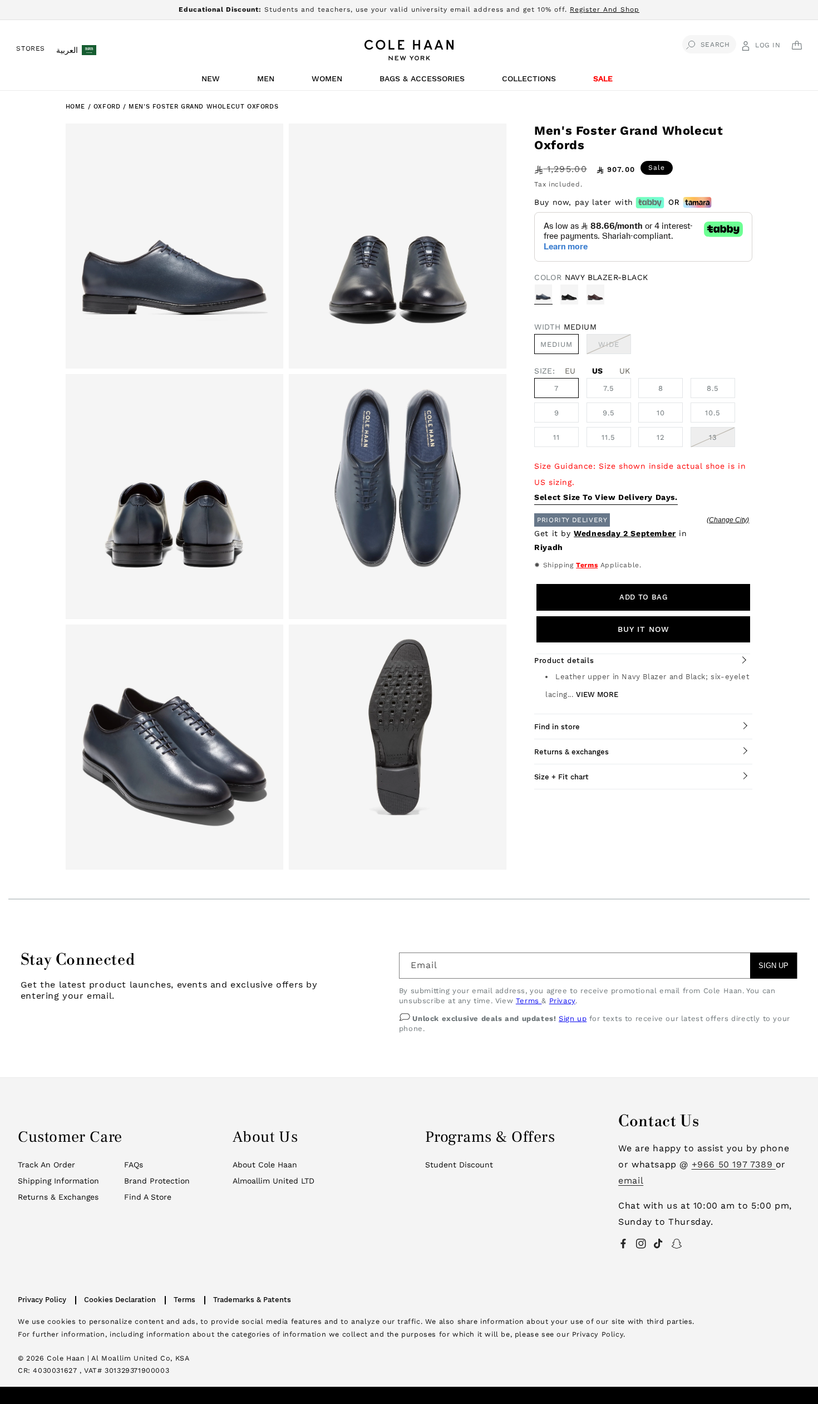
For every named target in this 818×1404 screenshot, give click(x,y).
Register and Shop (604, 9)
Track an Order (46, 1164)
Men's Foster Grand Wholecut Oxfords (203, 106)
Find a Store (147, 1196)
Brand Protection (157, 1180)
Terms (587, 565)
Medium (556, 344)
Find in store (557, 727)
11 (556, 437)
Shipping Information (58, 1180)
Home (75, 106)
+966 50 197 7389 (734, 1164)
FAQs (133, 1164)
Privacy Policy (42, 1299)
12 (661, 437)
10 (661, 413)
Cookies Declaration (120, 1299)
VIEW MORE (597, 694)
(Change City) (728, 520)
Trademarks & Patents (252, 1299)
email (630, 1180)
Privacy (562, 1000)
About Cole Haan (265, 1164)
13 (713, 437)
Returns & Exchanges (58, 1196)
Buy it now (643, 629)
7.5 (608, 388)
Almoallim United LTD (273, 1180)
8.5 (713, 388)
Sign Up (773, 965)
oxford (108, 106)
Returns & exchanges (571, 752)
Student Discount (459, 1164)
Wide (614, 347)
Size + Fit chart (561, 777)
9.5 (609, 413)
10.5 (713, 413)
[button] (212, 81)
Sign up (573, 1018)
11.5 (608, 437)
